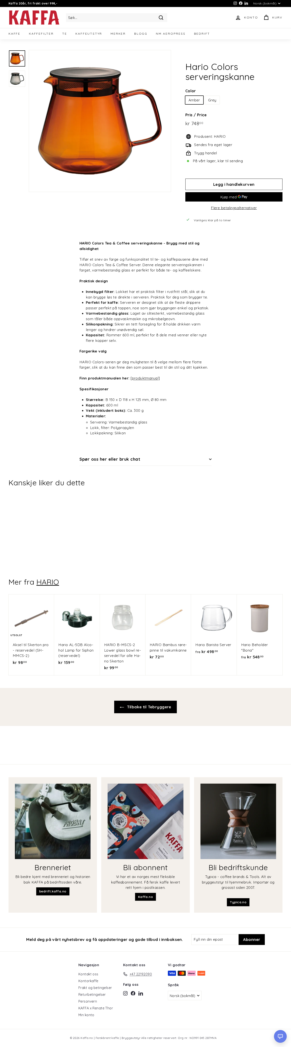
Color (190, 90)
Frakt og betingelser (95, 988)
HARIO (47, 582)
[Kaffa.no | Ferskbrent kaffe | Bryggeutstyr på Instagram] (125, 993)
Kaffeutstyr (88, 34)
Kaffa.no (145, 897)
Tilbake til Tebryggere (148, 706)
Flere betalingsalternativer (234, 208)
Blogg (140, 34)
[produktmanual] (145, 378)
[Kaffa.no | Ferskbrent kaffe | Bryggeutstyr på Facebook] (133, 993)
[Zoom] (100, 121)
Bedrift (202, 34)
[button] (280, 1036)
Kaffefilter (41, 34)
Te (64, 34)
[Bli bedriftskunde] (238, 821)
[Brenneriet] (53, 821)
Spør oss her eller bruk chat (109, 459)
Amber (194, 100)
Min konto (86, 1015)
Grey (212, 100)
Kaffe (14, 34)
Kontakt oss (88, 974)
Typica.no (238, 902)
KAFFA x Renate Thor (95, 1008)
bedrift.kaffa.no (52, 891)
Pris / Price (196, 114)
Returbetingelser (92, 994)
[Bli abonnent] (145, 821)
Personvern (87, 1001)
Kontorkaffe (88, 981)
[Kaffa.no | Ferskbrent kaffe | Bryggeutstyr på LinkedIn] (140, 993)
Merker (118, 34)
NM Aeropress (171, 34)
